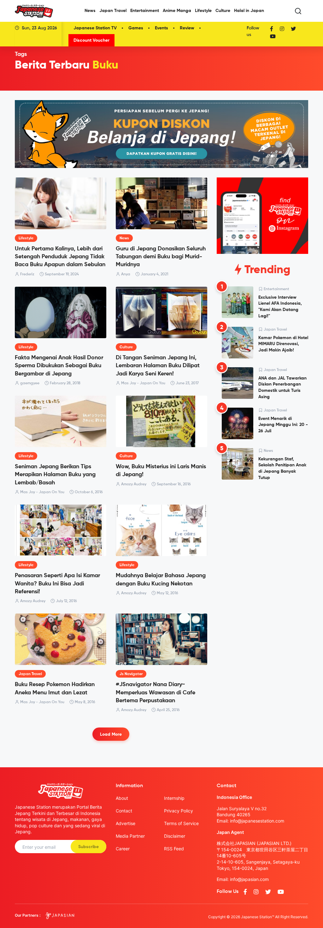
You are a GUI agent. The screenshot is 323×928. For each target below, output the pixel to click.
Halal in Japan (249, 11)
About (122, 798)
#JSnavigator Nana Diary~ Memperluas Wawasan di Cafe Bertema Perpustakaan (155, 692)
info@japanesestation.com (257, 820)
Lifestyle (203, 11)
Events (161, 28)
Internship (174, 798)
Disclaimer (174, 836)
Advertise (125, 823)
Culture (222, 11)
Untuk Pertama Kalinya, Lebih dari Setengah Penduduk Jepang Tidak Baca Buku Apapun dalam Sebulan (60, 256)
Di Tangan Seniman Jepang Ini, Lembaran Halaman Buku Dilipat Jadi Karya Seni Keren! (158, 365)
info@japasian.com (249, 879)
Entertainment (144, 11)
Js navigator (131, 674)
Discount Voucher (91, 40)
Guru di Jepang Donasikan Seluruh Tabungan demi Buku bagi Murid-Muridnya (161, 256)
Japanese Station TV (95, 28)
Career (123, 848)
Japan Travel (112, 11)
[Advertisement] (262, 527)
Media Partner (130, 836)
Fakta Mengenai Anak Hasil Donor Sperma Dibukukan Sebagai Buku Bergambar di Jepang (59, 365)
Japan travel (30, 674)
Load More (111, 734)
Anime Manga (177, 11)
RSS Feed (174, 848)
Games (135, 28)
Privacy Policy (178, 810)
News (90, 11)
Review (187, 28)
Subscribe (88, 847)
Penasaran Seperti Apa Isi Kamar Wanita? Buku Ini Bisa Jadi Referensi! (57, 583)
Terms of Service (181, 823)
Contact (124, 810)
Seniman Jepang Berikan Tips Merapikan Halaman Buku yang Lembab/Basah (55, 474)
